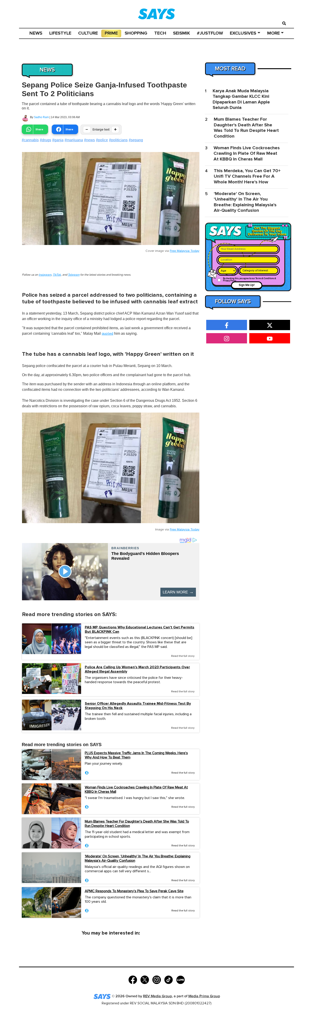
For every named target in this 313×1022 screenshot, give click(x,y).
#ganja (57, 140)
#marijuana (74, 140)
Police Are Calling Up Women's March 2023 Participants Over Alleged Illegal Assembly (137, 669)
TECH (160, 33)
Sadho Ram (41, 117)
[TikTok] (168, 979)
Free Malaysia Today (184, 251)
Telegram (74, 274)
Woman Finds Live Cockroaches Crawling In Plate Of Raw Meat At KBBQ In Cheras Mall (136, 790)
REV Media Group (157, 996)
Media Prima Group (204, 996)
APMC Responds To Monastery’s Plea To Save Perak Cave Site (134, 891)
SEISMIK (181, 33)
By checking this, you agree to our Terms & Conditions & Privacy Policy (249, 279)
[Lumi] (180, 979)
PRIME (111, 33)
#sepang (136, 140)
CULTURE (88, 33)
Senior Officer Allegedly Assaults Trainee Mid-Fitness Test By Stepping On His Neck (138, 705)
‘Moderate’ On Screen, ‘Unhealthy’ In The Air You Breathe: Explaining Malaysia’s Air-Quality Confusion (137, 858)
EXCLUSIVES (243, 33)
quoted (107, 333)
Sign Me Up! (247, 285)
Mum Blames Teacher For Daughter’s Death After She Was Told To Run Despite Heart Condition (137, 824)
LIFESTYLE (60, 33)
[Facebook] (133, 979)
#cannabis (30, 140)
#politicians (118, 140)
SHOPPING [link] (136, 33)
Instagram (45, 274)
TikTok (57, 274)
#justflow (210, 33)
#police (102, 140)
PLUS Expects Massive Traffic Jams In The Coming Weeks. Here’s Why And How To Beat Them (136, 755)
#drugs (45, 140)
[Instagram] (156, 979)
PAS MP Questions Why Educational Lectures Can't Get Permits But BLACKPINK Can (139, 629)
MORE (273, 33)
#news (89, 140)
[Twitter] (144, 979)
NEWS (35, 33)
